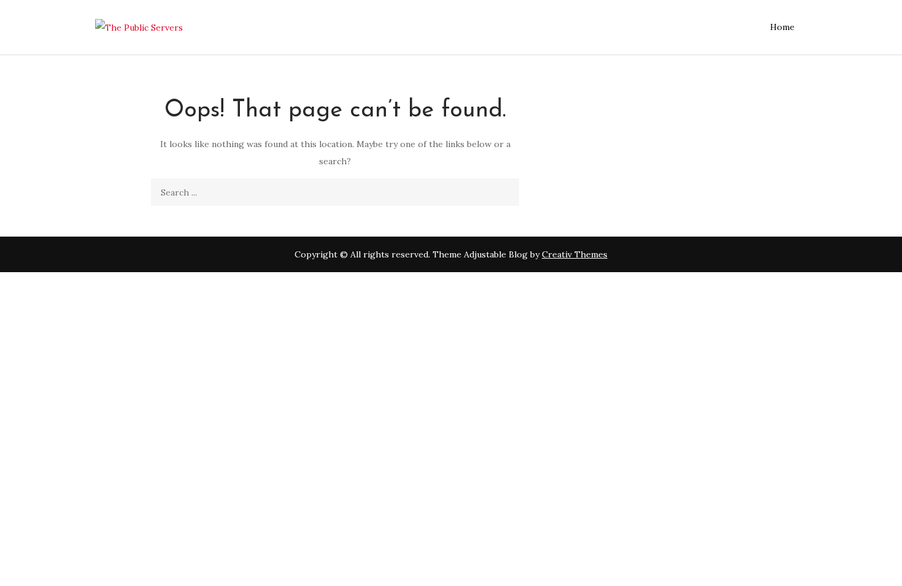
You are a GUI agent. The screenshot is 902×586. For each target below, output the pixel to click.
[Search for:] (335, 192)
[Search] (505, 192)
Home (782, 26)
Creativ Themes (574, 254)
